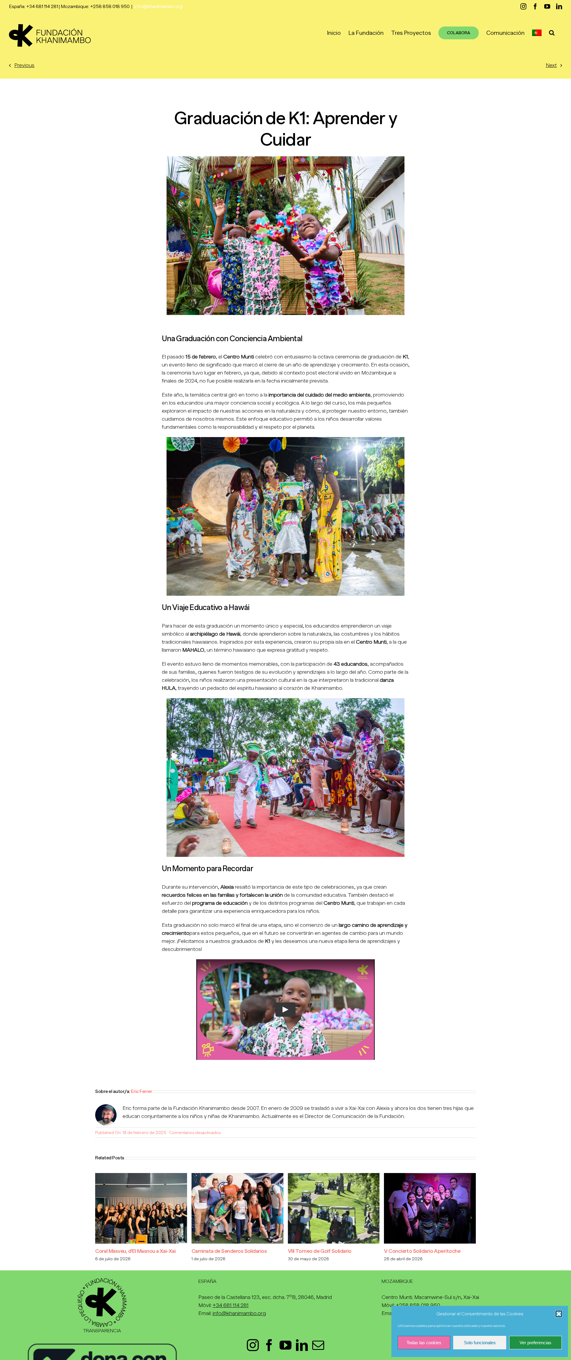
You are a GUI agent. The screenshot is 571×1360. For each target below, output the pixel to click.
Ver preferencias (535, 1342)
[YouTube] (285, 1345)
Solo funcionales (480, 1342)
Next (551, 65)
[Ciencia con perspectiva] (430, 1176)
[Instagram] (253, 1345)
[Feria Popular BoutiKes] (237, 1176)
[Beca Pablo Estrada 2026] (141, 1176)
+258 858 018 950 (418, 1305)
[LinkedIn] (302, 1345)
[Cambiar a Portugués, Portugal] (537, 33)
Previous (24, 65)
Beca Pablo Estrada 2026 (124, 1251)
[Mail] (318, 1345)
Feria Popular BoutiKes (217, 1251)
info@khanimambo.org (158, 6)
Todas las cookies (424, 1342)
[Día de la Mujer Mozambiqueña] (334, 1176)
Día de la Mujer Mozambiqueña (322, 1251)
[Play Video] (285, 1009)
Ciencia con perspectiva (411, 1251)
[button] (559, 1314)
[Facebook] (269, 1345)
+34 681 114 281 (231, 1305)
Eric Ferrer (141, 1091)
